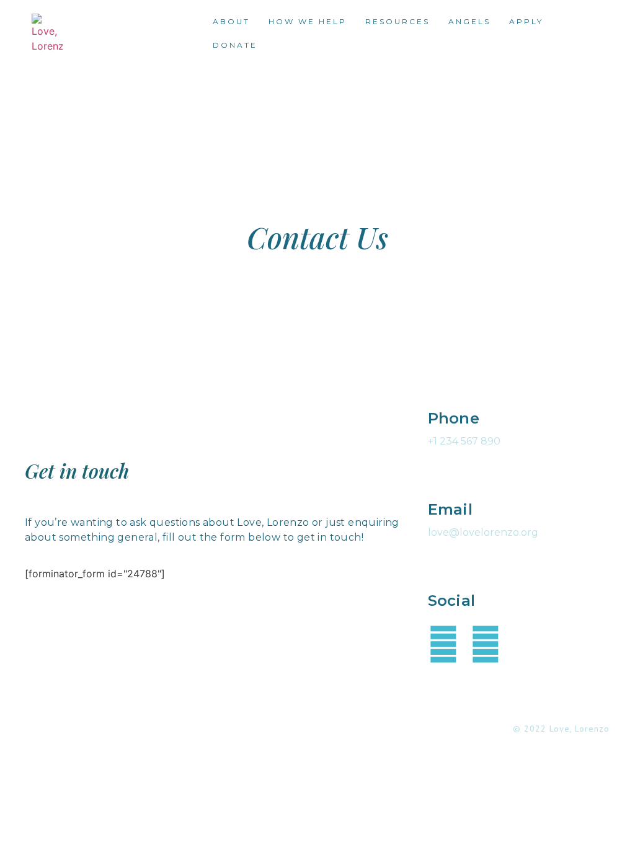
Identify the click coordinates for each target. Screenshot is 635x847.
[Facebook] (443, 644)
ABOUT (231, 21)
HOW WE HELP (308, 21)
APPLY (526, 21)
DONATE (235, 45)
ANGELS (469, 21)
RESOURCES (397, 21)
